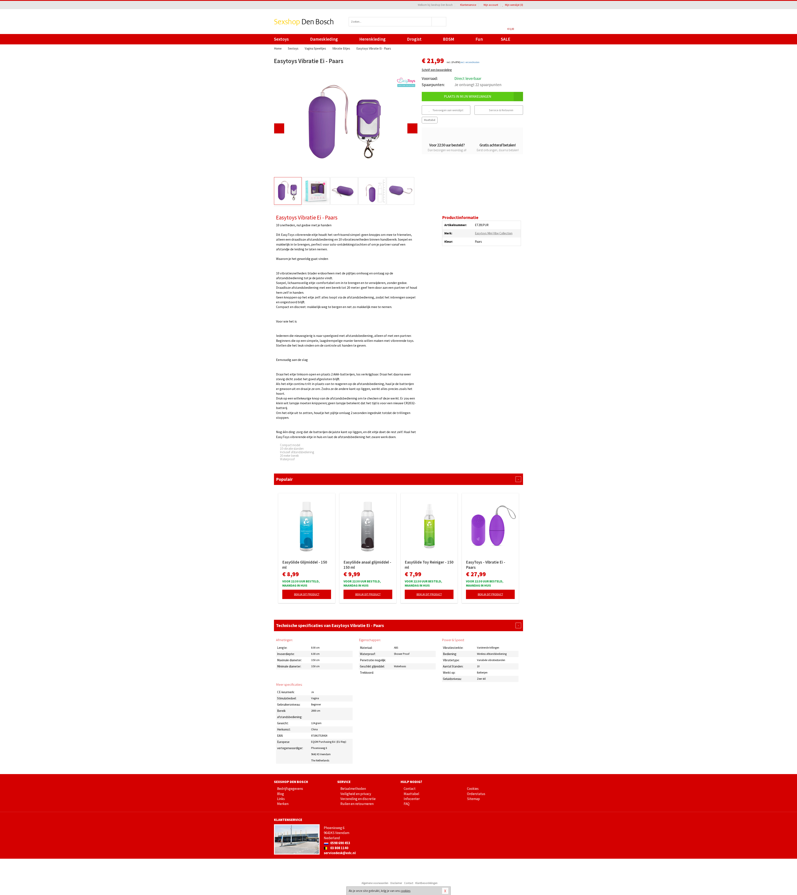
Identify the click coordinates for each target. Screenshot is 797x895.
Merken (282, 803)
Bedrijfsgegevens (290, 788)
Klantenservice (468, 5)
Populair (397, 479)
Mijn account (491, 5)
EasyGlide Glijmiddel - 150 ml (304, 565)
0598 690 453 (340, 843)
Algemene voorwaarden (375, 883)
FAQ (407, 803)
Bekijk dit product (306, 594)
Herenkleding (372, 39)
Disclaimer (396, 883)
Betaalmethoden (353, 788)
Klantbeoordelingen (426, 883)
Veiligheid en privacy (355, 793)
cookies (406, 891)
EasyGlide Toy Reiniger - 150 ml (429, 565)
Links (281, 798)
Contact (410, 788)
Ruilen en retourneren (357, 803)
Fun (479, 39)
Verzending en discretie (358, 798)
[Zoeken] (439, 21)
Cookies (473, 788)
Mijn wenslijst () (513, 5)
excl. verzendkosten (470, 62)
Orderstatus (476, 793)
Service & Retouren (500, 110)
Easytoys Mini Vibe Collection (493, 233)
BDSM (448, 39)
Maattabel (429, 120)
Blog (280, 793)
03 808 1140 (339, 848)
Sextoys (281, 39)
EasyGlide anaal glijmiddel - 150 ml (367, 565)
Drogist (414, 39)
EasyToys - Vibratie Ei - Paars (485, 565)
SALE (505, 39)
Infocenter (412, 798)
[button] (279, 128)
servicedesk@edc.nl (340, 853)
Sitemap (473, 798)
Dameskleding (324, 39)
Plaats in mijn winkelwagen (467, 96)
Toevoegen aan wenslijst (447, 110)
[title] (406, 82)
